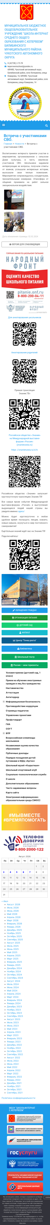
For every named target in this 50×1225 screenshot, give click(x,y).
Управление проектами (18, 715)
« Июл (5, 901)
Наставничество (14, 688)
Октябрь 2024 (14, 974)
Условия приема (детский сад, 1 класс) (23, 674)
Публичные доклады (17, 753)
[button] (3, 125)
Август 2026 (13, 904)
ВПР (8, 733)
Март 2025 (12, 958)
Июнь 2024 (13, 987)
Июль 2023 (13, 1022)
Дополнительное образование (22, 783)
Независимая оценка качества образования (22, 747)
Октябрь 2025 (14, 936)
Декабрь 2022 (14, 1044)
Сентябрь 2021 (15, 1092)
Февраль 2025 (14, 962)
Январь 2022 (14, 1080)
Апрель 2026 (14, 917)
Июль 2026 (13, 907)
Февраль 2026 (14, 923)
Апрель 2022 (14, 1070)
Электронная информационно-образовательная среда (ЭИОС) (23, 799)
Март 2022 (12, 1073)
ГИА (8, 724)
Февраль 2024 (14, 1000)
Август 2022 (13, 1057)
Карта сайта (12, 792)
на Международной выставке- (25, 438)
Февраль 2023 (14, 1038)
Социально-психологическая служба (26, 774)
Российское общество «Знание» (25, 435)
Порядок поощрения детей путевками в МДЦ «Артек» (20, 759)
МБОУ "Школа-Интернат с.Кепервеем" (22, 1109)
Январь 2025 (14, 965)
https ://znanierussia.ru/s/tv (24, 450)
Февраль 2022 (14, 1076)
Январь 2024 (14, 1003)
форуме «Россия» (24, 441)
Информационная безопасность (23, 701)
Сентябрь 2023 (15, 1016)
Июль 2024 (13, 984)
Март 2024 (12, 997)
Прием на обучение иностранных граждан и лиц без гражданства (23, 682)
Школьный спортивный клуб (21, 770)
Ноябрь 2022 (14, 1048)
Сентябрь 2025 (15, 939)
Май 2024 (12, 990)
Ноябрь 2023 (14, 1009)
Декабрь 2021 (14, 1083)
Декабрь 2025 (14, 930)
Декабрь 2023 (14, 1006)
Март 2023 (12, 1035)
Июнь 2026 (13, 910)
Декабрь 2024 (14, 968)
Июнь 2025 (13, 949)
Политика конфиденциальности (18, 1098)
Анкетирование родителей (24, 352)
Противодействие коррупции (22, 706)
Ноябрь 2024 (14, 971)
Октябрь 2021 (14, 1089)
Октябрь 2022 (14, 1051)
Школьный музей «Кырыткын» (22, 765)
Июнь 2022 (13, 1064)
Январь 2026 (14, 926)
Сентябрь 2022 (15, 1054)
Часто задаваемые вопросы (21, 788)
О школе (10, 779)
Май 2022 (12, 1067)
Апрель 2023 (14, 1032)
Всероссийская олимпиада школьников (20, 739)
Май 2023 (12, 1029)
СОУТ (9, 728)
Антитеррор (12, 697)
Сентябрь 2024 (15, 977)
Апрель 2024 (14, 993)
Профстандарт (14, 719)
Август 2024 (13, 981)
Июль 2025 (13, 946)
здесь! (21, 511)
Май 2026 (12, 914)
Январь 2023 (14, 1041)
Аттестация (12, 692)
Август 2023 (13, 1019)
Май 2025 (12, 952)
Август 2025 (13, 942)
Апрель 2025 (14, 955)
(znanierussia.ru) (25, 445)
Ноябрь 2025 (14, 933)
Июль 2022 (13, 1060)
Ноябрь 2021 (13, 1086)
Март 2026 (12, 920)
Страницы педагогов (17, 710)
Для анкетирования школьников (24, 317)
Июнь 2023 (13, 1025)
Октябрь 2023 (14, 1013)
